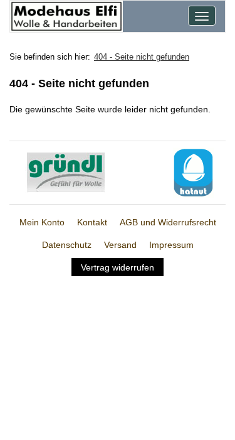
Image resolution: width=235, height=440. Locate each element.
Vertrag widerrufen (117, 267)
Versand (120, 245)
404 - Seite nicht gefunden (141, 57)
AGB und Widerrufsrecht (168, 222)
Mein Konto (42, 222)
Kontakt (92, 222)
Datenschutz (66, 245)
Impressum (171, 245)
